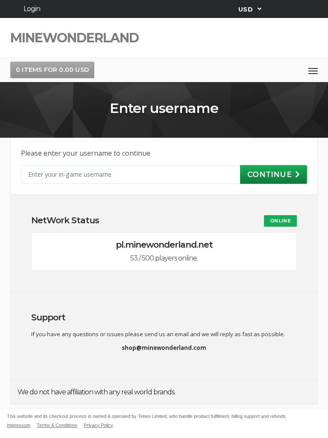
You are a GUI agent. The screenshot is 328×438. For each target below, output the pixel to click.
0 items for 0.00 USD (52, 70)
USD (246, 9)
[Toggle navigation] (313, 70)
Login (31, 9)
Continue (269, 174)
